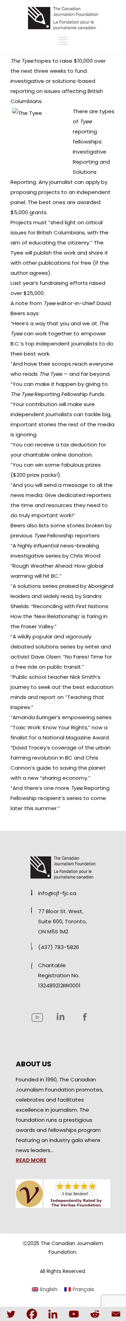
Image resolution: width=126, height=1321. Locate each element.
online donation (71, 454)
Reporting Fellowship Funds (57, 394)
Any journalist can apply (69, 182)
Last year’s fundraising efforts (49, 283)
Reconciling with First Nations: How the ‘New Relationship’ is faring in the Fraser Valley (59, 616)
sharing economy (64, 778)
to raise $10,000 (72, 60)
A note (19, 303)
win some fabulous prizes (68, 464)
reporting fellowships (87, 131)
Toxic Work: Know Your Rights (50, 727)
